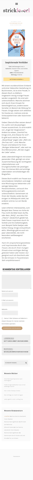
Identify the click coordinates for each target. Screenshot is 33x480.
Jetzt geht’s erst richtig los (13, 399)
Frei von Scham (13, 438)
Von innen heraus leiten (12, 390)
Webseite (4, 309)
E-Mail (7, 300)
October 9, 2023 (16, 21)
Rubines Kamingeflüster (11, 422)
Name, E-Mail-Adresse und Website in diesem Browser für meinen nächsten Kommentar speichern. (14, 321)
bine (5, 438)
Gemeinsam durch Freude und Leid (14, 435)
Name (7, 291)
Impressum (16, 456)
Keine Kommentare (15, 25)
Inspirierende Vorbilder (16, 62)
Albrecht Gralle (8, 427)
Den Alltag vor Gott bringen (13, 395)
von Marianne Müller (15, 23)
